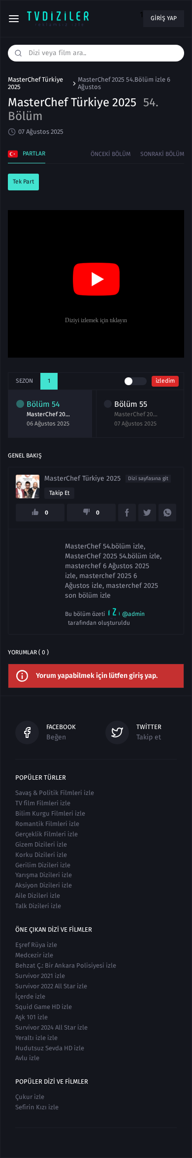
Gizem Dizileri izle (41, 844)
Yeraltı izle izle (36, 1037)
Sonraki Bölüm (162, 154)
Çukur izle (29, 1096)
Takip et (59, 492)
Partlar (34, 153)
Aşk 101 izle (31, 1017)
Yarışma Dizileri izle (43, 875)
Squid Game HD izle (43, 1006)
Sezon (24, 380)
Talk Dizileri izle (38, 906)
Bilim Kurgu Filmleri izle (50, 813)
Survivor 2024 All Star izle (51, 1027)
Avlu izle (27, 1058)
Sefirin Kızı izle (37, 1107)
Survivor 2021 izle (40, 975)
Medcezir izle (34, 955)
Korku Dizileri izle (41, 854)
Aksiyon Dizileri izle (43, 885)
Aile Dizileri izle (37, 895)
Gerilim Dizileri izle (42, 865)
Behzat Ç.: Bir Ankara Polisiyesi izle (65, 965)
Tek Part (23, 181)
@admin (133, 613)
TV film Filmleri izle (42, 803)
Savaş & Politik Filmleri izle (54, 792)
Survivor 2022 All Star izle (51, 986)
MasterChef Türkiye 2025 (35, 83)
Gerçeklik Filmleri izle (46, 834)
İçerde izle (30, 996)
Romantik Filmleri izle (47, 823)
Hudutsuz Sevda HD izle (49, 1048)
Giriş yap (164, 18)
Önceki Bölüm (110, 154)
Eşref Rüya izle (36, 944)
